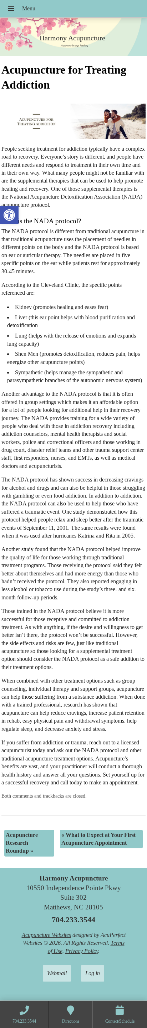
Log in (92, 973)
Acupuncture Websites (46, 935)
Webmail (57, 973)
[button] (9, 215)
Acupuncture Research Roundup (22, 843)
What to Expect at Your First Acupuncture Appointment (98, 839)
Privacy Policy (81, 951)
